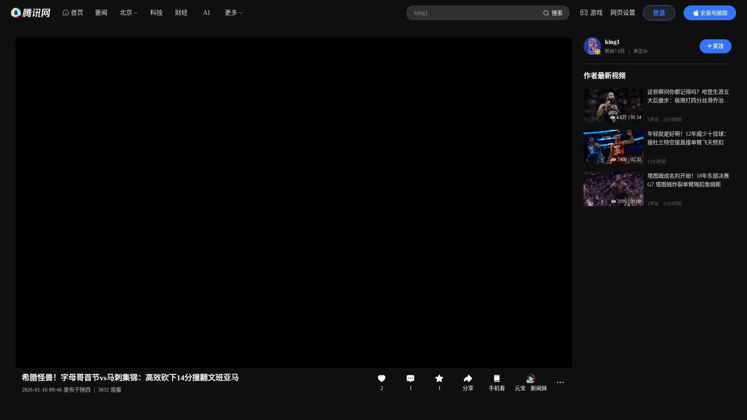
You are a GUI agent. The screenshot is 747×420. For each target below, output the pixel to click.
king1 (612, 41)
